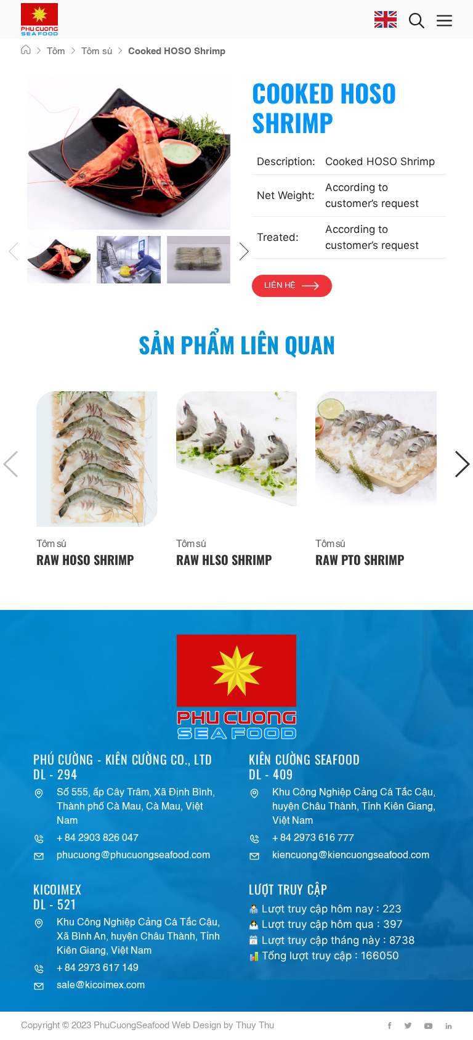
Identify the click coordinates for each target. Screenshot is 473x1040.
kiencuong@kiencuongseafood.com (350, 856)
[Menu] (444, 19)
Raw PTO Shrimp (359, 559)
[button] (13, 254)
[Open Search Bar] (416, 19)
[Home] (26, 50)
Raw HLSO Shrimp (224, 559)
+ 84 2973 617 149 (98, 968)
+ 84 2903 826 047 (98, 838)
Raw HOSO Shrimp (85, 559)
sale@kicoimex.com (101, 986)
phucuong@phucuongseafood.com (133, 856)
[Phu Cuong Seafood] (39, 19)
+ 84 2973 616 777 (313, 838)
